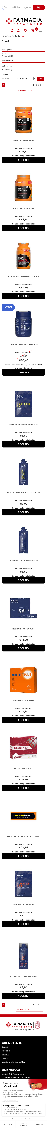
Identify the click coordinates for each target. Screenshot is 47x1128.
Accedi (5, 1047)
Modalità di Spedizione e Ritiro (16, 1077)
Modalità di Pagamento (13, 1074)
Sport (4, 53)
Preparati (8, 56)
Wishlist (5, 1054)
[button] (29, 91)
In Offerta (7, 69)
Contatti (6, 1058)
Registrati (6, 1050)
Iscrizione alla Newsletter (13, 1062)
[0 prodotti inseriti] (32, 30)
